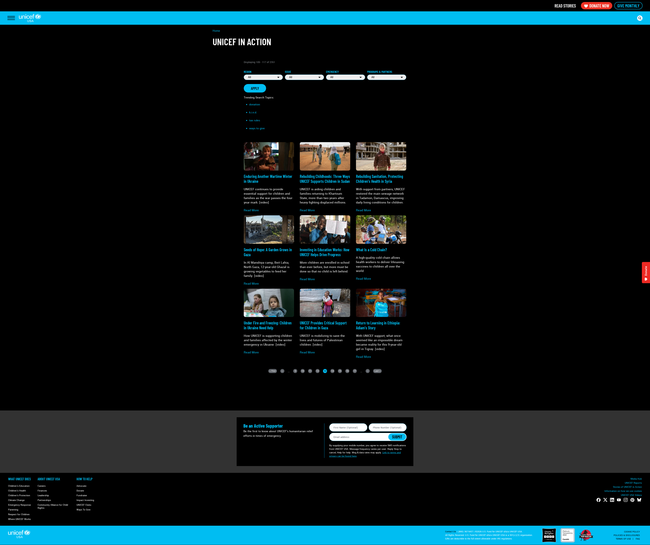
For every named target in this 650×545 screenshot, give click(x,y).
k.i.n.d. (253, 112)
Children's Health (17, 490)
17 (355, 371)
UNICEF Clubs (84, 505)
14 (332, 371)
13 (325, 371)
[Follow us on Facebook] (598, 500)
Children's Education (19, 486)
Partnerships (44, 500)
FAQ (638, 539)
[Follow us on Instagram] (625, 500)
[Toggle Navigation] (11, 18)
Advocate (81, 486)
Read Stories (565, 5)
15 (340, 371)
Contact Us (450, 531)
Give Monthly (628, 5)
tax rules (254, 120)
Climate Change (16, 500)
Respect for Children (19, 514)
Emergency (332, 71)
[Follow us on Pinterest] (632, 500)
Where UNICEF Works (19, 519)
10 (303, 371)
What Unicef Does (19, 479)
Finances (42, 490)
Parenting (13, 509)
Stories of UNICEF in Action (627, 487)
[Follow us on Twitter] (605, 500)
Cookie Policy (632, 532)
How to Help (84, 479)
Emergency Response (19, 505)
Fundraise (82, 495)
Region (247, 71)
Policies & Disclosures (627, 535)
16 (347, 371)
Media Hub (636, 478)
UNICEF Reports (633, 483)
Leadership (43, 495)
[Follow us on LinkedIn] (612, 500)
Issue (288, 71)
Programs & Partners (379, 71)
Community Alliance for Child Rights (53, 506)
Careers (42, 486)
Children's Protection (19, 495)
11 (310, 371)
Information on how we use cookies (623, 491)
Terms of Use (623, 539)
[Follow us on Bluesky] (639, 500)
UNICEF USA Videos (631, 495)
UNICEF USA (30, 18)
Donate (80, 490)
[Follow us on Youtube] (619, 500)
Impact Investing (85, 500)
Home (216, 31)
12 (318, 371)
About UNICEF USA (49, 479)
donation (254, 104)
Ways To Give (83, 509)
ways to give (257, 128)
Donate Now (599, 5)
